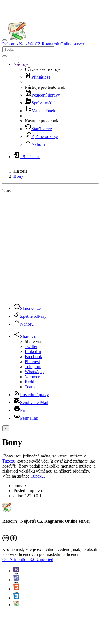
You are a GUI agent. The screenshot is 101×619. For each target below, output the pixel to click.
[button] (20, 64)
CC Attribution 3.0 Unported (27, 559)
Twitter (31, 346)
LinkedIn (33, 351)
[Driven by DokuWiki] (16, 604)
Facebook (33, 356)
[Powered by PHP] (16, 579)
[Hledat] (4, 56)
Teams (30, 386)
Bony (18, 176)
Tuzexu (8, 461)
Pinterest (32, 361)
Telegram (33, 366)
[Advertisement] (50, 248)
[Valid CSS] (16, 597)
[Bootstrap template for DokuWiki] (16, 570)
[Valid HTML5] (16, 589)
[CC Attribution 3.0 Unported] (9, 540)
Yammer (32, 376)
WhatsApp (34, 371)
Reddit (30, 381)
